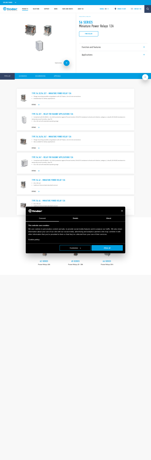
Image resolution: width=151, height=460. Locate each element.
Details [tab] (75, 218)
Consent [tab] (42, 218)
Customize (74, 248)
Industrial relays (85, 16)
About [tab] (108, 218)
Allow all (107, 248)
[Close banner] (122, 211)
